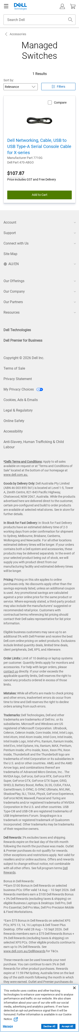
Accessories (18, 34)
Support (10, 233)
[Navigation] (6, 6)
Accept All (67, 1026)
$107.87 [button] (15, 173)
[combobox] (39, 19)
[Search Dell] (70, 20)
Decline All (49, 1026)
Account (10, 222)
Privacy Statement (18, 379)
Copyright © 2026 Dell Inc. (24, 358)
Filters (61, 86)
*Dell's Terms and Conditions (23, 461)
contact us (11, 671)
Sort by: (9, 80)
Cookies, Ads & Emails (21, 400)
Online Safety (14, 421)
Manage (8, 1026)
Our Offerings (14, 281)
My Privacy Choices (19, 389)
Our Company (14, 291)
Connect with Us (16, 243)
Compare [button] (60, 102)
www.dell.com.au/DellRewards (24, 951)
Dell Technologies (17, 330)
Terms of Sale (14, 368)
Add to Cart (39, 194)
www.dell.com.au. (16, 474)
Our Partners (13, 302)
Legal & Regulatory (18, 410)
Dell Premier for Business (23, 340)
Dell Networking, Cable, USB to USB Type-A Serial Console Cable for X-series (39, 146)
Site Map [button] (10, 254)
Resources (12, 312)
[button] (62, 6)
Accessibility (13, 431)
